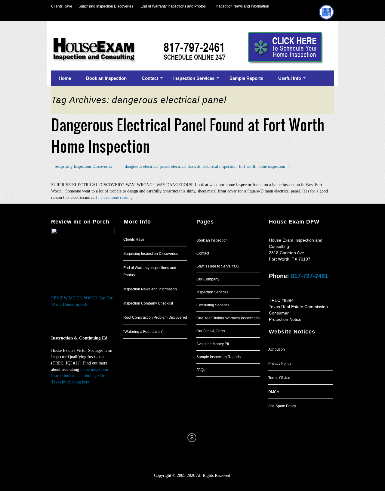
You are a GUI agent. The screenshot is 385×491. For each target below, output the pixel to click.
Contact (202, 253)
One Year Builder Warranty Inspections (228, 318)
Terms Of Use (279, 378)
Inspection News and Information (242, 6)
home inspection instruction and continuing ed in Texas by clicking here (79, 375)
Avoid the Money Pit (212, 344)
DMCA (273, 392)
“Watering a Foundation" (143, 332)
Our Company (207, 279)
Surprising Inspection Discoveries (102, 6)
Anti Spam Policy (282, 406)
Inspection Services (212, 292)
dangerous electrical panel (147, 166)
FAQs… (202, 370)
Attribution (276, 349)
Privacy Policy (279, 363)
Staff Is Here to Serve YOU (217, 266)
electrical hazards (185, 166)
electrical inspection (219, 166)
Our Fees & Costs (210, 331)
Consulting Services (212, 305)
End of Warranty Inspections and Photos (174, 6)
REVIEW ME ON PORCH (74, 298)
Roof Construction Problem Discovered (155, 317)
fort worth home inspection (262, 166)
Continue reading (120, 197)
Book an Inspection (212, 240)
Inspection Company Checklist (148, 303)
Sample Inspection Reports (218, 357)
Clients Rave (61, 6)
